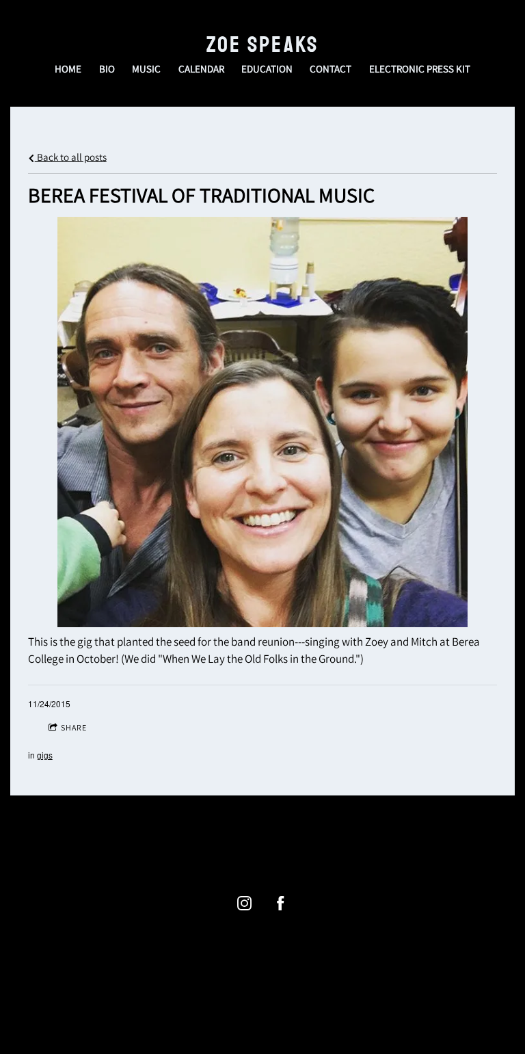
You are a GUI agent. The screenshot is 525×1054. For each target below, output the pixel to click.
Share (74, 727)
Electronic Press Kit (419, 68)
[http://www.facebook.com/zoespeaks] (280, 903)
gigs (45, 755)
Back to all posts (71, 156)
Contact (330, 68)
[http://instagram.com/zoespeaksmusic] (293, 844)
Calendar (201, 68)
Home (68, 68)
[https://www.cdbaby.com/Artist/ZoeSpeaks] (252, 844)
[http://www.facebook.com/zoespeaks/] (232, 844)
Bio (107, 68)
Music (146, 68)
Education (267, 68)
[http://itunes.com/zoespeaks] (273, 844)
